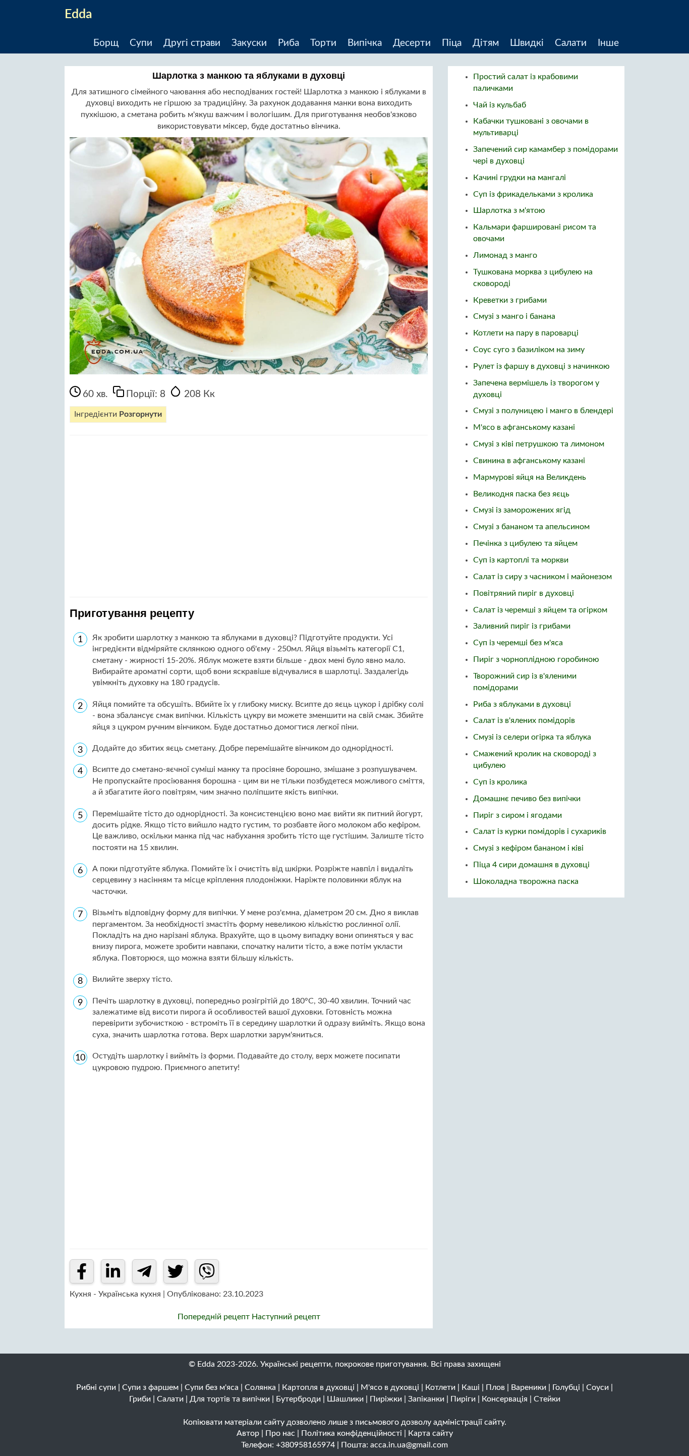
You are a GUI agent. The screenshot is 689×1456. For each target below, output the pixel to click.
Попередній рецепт (215, 1317)
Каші (471, 1387)
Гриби (140, 1399)
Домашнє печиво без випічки (527, 799)
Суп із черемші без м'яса (518, 643)
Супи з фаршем (150, 1387)
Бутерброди (298, 1399)
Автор (248, 1433)
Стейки (547, 1399)
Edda (78, 14)
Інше (608, 43)
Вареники (528, 1387)
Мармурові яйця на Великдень (529, 477)
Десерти (412, 43)
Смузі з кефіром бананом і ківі (528, 848)
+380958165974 (305, 1445)
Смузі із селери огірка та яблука (532, 737)
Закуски (249, 43)
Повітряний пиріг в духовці (523, 593)
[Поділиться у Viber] (207, 1271)
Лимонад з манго (505, 255)
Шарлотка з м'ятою (509, 210)
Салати (571, 43)
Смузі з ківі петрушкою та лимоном (538, 444)
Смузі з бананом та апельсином (531, 527)
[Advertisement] (249, 516)
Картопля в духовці (318, 1387)
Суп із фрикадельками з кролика (533, 194)
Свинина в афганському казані (529, 461)
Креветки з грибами (510, 300)
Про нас (280, 1433)
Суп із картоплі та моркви (520, 560)
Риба (288, 43)
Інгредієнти (118, 414)
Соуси (597, 1387)
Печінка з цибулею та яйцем (525, 543)
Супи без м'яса (212, 1387)
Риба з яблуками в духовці (522, 704)
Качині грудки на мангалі (519, 178)
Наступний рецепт (286, 1317)
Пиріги (463, 1399)
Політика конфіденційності (351, 1433)
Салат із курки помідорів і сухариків (539, 831)
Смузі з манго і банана (514, 316)
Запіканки (426, 1399)
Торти (323, 43)
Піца (452, 43)
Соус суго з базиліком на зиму (529, 350)
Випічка (365, 43)
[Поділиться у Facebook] (82, 1271)
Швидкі (527, 43)
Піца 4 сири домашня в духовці (531, 865)
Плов (495, 1387)
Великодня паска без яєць (521, 494)
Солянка (260, 1387)
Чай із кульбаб (499, 105)
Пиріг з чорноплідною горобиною (536, 659)
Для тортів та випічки (230, 1399)
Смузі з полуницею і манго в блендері (543, 411)
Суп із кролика (500, 782)
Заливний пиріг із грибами (521, 626)
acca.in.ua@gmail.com (409, 1445)
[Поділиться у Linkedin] (113, 1271)
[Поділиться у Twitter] (175, 1271)
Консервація (505, 1399)
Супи (141, 43)
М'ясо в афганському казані (524, 427)
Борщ (106, 43)
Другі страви (191, 43)
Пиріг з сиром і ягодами (517, 815)
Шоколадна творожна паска (526, 881)
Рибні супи (96, 1387)
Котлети (440, 1387)
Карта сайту (430, 1433)
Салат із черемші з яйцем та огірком (540, 610)
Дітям (486, 43)
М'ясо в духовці (390, 1387)
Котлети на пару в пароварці (526, 333)
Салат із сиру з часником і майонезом (542, 577)
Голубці (566, 1387)
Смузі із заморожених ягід (521, 510)
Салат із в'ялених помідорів (524, 720)
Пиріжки (386, 1399)
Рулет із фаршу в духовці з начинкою (541, 366)
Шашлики (345, 1399)
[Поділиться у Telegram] (144, 1271)
